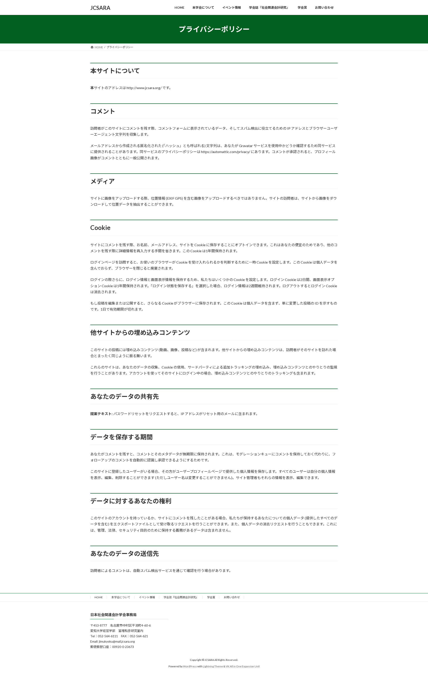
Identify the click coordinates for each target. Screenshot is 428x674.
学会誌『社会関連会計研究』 (181, 597)
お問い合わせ (232, 597)
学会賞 (211, 597)
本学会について (120, 597)
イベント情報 (147, 597)
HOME (99, 597)
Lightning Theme (213, 666)
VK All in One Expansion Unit (243, 666)
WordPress (190, 666)
